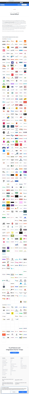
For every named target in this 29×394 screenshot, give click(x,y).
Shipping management (5, 369)
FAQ (21, 362)
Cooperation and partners (24, 366)
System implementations (24, 365)
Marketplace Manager (4, 362)
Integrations (14, 12)
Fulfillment (9, 304)
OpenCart (11, 369)
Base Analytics (4, 374)
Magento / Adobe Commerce (13, 366)
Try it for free (23, 4)
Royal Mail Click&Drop (13, 370)
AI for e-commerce (4, 373)
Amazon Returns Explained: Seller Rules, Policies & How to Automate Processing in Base (7, 383)
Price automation (4, 365)
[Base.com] (3, 4)
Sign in (20, 4)
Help (21, 361)
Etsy (10, 362)
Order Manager (4, 361)
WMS (3, 366)
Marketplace (9, 38)
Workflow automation (4, 370)
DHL (10, 373)
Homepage (11, 12)
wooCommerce (12, 365)
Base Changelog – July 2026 (18, 379)
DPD (10, 374)
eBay (11, 361)
